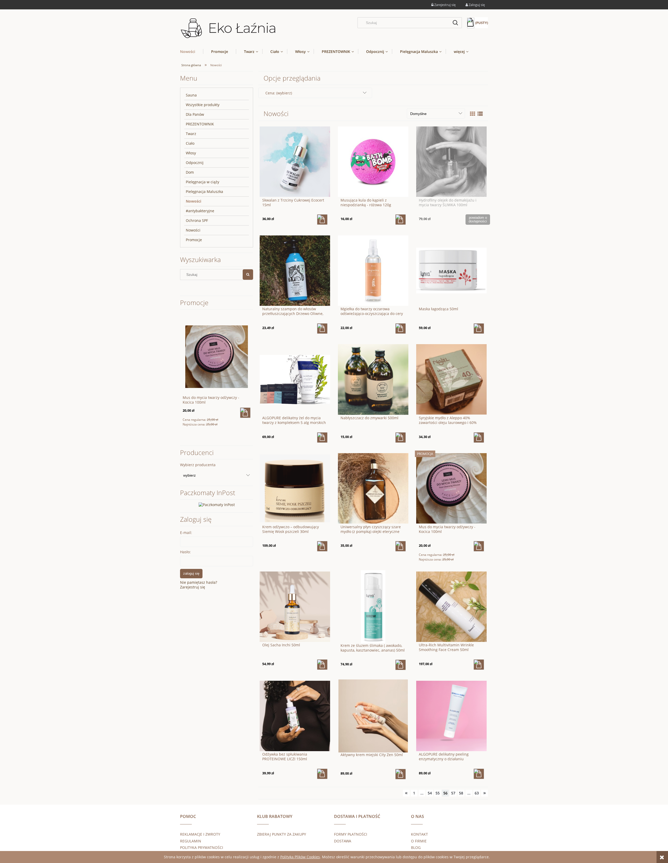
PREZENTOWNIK (200, 123)
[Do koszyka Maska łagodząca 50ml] (479, 328)
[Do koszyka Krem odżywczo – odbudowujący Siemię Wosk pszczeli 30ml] (322, 546)
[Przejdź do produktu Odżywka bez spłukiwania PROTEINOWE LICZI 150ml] (295, 715)
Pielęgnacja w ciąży (202, 181)
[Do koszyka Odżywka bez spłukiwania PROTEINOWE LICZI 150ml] (322, 774)
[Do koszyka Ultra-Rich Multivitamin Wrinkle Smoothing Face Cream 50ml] (479, 664)
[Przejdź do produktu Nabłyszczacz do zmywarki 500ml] (373, 379)
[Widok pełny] (480, 113)
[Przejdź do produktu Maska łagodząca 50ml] (451, 270)
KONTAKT (419, 834)
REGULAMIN (190, 840)
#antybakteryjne (200, 210)
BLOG (416, 847)
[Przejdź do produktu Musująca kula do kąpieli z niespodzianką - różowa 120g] (373, 161)
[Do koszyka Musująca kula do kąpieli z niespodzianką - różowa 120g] (400, 219)
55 (438, 793)
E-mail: (186, 532)
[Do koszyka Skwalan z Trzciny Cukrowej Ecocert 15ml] (322, 219)
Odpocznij (195, 162)
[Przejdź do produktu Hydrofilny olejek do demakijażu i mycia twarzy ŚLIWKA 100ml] (451, 161)
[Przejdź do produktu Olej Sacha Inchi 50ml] (295, 606)
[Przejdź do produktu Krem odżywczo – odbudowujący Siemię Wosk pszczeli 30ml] (295, 488)
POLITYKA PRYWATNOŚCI (201, 847)
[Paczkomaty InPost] (217, 504)
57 (453, 793)
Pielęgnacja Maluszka (204, 191)
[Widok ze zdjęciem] (472, 113)
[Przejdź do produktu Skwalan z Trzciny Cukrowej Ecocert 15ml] (295, 161)
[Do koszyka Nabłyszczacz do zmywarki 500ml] (400, 437)
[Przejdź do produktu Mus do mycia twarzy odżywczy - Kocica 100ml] (451, 488)
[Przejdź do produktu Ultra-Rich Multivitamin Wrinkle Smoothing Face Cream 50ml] (451, 606)
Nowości (193, 201)
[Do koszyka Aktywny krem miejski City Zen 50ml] (400, 774)
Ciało (190, 143)
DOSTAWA (342, 840)
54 (430, 793)
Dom (190, 172)
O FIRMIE (419, 840)
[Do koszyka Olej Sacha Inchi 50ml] (322, 664)
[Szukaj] (455, 22)
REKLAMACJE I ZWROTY (200, 834)
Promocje (194, 239)
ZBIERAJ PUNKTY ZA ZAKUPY (281, 834)
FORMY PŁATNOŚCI (350, 834)
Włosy (191, 152)
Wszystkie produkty (202, 104)
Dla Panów (195, 114)
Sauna (191, 95)
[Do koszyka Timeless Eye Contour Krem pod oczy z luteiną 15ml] (245, 413)
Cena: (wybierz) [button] (278, 92)
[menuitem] (191, 51)
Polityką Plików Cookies (300, 856)
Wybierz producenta (198, 465)
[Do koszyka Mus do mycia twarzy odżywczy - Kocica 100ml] (479, 546)
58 (461, 793)
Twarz (191, 133)
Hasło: (185, 551)
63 (477, 793)
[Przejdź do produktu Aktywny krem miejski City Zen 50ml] (373, 715)
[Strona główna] (228, 28)
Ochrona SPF (197, 220)
